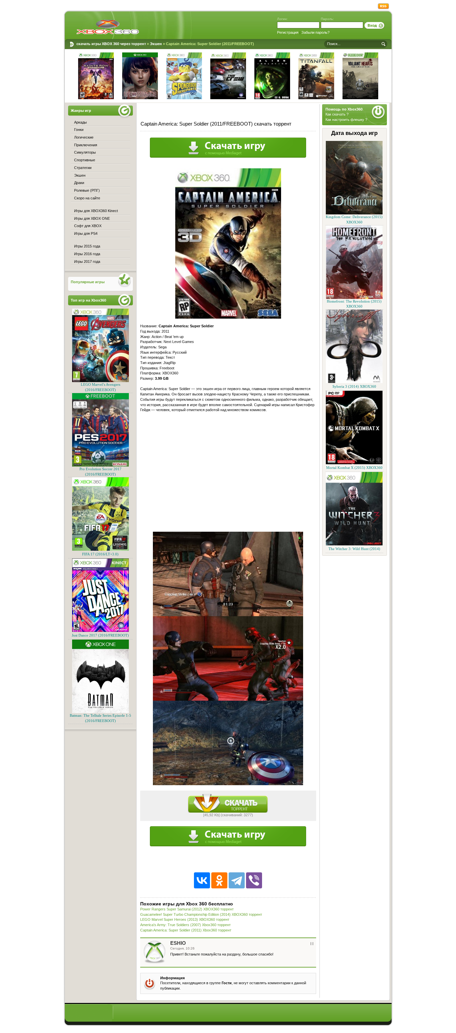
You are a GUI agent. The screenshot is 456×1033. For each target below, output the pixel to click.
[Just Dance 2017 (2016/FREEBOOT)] (100, 631)
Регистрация (287, 32)
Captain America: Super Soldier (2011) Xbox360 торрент (185, 930)
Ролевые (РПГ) (87, 190)
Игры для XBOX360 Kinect (96, 211)
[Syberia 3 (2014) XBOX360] (354, 382)
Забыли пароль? (315, 32)
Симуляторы (85, 152)
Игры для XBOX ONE (92, 218)
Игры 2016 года (87, 254)
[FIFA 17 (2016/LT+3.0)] (100, 549)
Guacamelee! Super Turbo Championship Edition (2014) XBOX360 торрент (201, 914)
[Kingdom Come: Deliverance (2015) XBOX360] (354, 213)
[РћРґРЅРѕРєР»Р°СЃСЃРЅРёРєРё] (219, 880)
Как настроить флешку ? (346, 120)
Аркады (80, 122)
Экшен (79, 175)
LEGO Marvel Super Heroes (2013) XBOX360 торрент (184, 919)
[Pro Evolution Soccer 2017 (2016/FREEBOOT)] (100, 465)
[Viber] (254, 880)
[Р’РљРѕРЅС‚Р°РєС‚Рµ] (202, 880)
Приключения (85, 145)
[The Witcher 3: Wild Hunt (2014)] (354, 544)
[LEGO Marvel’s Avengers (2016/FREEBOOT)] (100, 381)
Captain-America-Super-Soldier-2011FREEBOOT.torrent (228, 803)
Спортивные (84, 160)
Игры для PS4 (85, 233)
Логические (83, 137)
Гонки (78, 130)
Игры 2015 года (87, 246)
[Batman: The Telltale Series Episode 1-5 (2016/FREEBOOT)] (100, 712)
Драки (79, 183)
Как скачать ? (337, 114)
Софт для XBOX (87, 226)
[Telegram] (237, 880)
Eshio (178, 943)
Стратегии (82, 168)
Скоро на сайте (87, 198)
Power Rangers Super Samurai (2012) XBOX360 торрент (187, 909)
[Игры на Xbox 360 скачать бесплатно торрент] (107, 27)
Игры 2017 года (87, 262)
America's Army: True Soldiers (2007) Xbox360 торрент (185, 925)
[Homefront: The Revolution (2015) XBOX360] (354, 298)
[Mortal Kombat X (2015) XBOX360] (354, 463)
